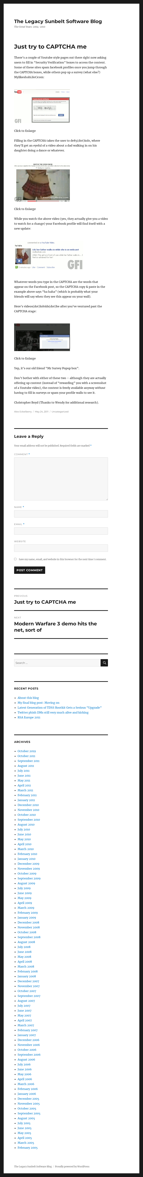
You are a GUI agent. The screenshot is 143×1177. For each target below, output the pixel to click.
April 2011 (24, 785)
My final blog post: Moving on (38, 702)
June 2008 (25, 952)
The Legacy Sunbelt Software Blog (58, 21)
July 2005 (24, 1123)
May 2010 (24, 839)
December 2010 (28, 805)
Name (19, 507)
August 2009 (26, 883)
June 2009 (25, 893)
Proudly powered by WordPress (72, 1166)
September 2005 (29, 1113)
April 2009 (25, 903)
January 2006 (27, 1094)
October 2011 (26, 756)
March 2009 (26, 908)
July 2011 (23, 770)
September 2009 (29, 878)
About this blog (28, 698)
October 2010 (27, 814)
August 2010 (26, 824)
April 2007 (25, 1020)
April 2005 (25, 1138)
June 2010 (24, 834)
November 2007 (29, 986)
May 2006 (24, 1074)
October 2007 (27, 991)
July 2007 (24, 1005)
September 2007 (29, 996)
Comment (22, 454)
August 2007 (26, 1001)
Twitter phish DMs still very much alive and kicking (53, 712)
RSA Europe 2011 (29, 717)
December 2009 (28, 863)
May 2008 (24, 956)
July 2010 (24, 829)
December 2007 (28, 981)
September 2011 (28, 761)
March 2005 (26, 1142)
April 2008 (25, 961)
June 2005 (25, 1128)
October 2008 (27, 932)
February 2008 (28, 971)
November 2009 (29, 868)
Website (20, 541)
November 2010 (28, 810)
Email (19, 524)
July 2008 (24, 947)
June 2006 (25, 1069)
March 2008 (26, 966)
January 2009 (27, 917)
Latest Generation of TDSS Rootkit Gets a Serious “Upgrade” (60, 707)
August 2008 (26, 942)
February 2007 (27, 1030)
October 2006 (27, 1049)
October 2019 (27, 751)
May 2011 (24, 780)
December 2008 (28, 922)
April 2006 (25, 1079)
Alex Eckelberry (23, 411)
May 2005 (24, 1133)
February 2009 (28, 912)
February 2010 (27, 854)
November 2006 (29, 1045)
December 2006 (28, 1040)
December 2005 (28, 1098)
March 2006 (26, 1084)
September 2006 (29, 1054)
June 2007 (24, 1010)
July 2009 (24, 888)
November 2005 (29, 1103)
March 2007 (26, 1025)
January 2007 (27, 1035)
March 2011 (25, 790)
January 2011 (26, 800)
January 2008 (27, 976)
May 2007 (24, 1015)
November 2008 (29, 927)
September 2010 (29, 819)
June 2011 (24, 775)
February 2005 (28, 1147)
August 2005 (26, 1118)
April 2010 (24, 844)
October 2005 (27, 1108)
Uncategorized (60, 411)
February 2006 (28, 1089)
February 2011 (27, 795)
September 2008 (29, 937)
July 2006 (24, 1064)
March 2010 (26, 849)
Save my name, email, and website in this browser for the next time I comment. (62, 559)
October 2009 (27, 873)
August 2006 (26, 1059)
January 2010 (26, 859)
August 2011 (26, 766)
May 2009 (24, 898)
